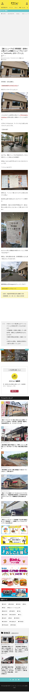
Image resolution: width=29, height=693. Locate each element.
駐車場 (18, 604)
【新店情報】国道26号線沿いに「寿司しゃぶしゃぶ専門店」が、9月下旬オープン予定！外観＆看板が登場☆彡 (14, 446)
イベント (11, 7)
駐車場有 (12, 604)
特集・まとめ (22, 7)
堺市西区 (4, 59)
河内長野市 (13, 614)
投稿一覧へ (14, 391)
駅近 (25, 604)
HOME (4, 13)
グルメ (16, 7)
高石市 (4, 604)
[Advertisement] (14, 29)
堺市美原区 (5, 625)
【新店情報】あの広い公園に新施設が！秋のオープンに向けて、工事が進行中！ (14, 470)
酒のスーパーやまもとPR (14, 607)
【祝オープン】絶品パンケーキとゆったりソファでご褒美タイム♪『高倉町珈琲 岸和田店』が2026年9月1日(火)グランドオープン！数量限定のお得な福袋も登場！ (14, 495)
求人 (20, 614)
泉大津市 (5, 614)
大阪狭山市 (13, 621)
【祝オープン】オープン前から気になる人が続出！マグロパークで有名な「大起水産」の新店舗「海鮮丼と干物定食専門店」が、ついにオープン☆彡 (14, 421)
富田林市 (5, 621)
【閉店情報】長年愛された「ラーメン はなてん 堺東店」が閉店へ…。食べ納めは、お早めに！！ (21, 649)
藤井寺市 (5, 611)
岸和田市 (17, 618)
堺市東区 (14, 625)
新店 (11, 618)
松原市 (4, 618)
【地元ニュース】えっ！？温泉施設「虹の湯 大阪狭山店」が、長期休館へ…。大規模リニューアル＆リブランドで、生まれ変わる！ (14, 521)
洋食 (19, 611)
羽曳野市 (13, 611)
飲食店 (17, 13)
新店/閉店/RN (4, 7)
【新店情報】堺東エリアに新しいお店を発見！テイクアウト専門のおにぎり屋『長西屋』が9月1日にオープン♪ (7, 650)
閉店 (4, 607)
